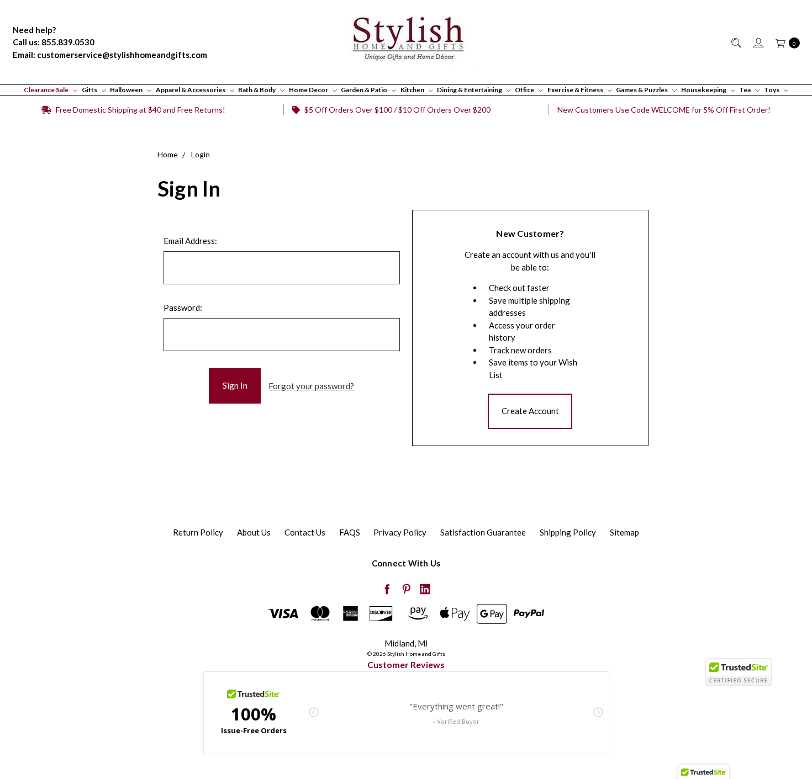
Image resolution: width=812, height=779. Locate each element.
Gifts (90, 90)
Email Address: (190, 241)
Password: (183, 307)
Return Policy (198, 532)
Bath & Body (257, 90)
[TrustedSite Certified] (738, 672)
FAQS (349, 532)
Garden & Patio (364, 90)
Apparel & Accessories (191, 90)
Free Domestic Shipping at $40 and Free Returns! (139, 109)
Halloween (127, 90)
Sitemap (624, 532)
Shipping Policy (568, 532)
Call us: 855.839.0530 (53, 42)
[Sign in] (757, 42)
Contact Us (304, 532)
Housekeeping (704, 90)
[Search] (735, 42)
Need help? (34, 30)
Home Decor (309, 90)
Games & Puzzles (642, 90)
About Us (254, 532)
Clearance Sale (47, 90)
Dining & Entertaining (470, 90)
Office (525, 90)
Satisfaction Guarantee (483, 532)
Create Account (530, 411)
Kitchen (412, 90)
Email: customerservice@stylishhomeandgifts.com (110, 55)
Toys (772, 90)
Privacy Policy (399, 532)
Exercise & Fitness (575, 90)
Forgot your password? (311, 386)
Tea (745, 90)
